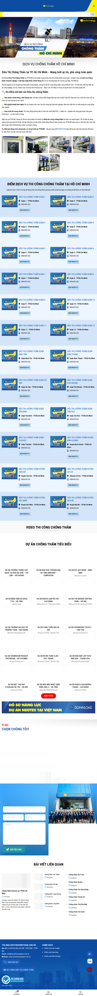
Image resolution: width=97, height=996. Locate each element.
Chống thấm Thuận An (77, 897)
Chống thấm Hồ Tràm (76, 875)
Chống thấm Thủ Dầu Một (78, 904)
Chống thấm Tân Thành (52, 874)
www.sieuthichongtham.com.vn (20, 957)
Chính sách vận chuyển (52, 948)
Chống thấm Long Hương (53, 894)
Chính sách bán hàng (51, 952)
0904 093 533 (60, 129)
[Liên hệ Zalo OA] (89, 961)
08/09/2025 (50, 877)
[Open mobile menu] (94, 6)
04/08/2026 (74, 900)
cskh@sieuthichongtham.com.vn (18, 954)
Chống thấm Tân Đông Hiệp (78, 889)
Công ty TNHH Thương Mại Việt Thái (23, 985)
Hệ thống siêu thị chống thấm (20, 970)
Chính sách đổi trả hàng (52, 956)
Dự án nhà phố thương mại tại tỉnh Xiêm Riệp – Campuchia (48, 573)
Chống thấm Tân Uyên (77, 912)
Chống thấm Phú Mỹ (51, 884)
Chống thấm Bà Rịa (75, 882)
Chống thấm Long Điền (52, 903)
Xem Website (24, 210)
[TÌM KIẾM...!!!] (92, 14)
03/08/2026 (50, 897)
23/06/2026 (7, 896)
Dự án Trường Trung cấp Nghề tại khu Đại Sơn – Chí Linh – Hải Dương (16, 573)
